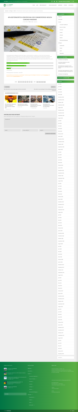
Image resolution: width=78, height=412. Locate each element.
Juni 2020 (60, 248)
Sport (61, 50)
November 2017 (61, 330)
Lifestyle (61, 35)
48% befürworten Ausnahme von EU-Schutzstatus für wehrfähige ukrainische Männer (65, 66)
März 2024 (60, 131)
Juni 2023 (60, 154)
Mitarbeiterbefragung (64, 40)
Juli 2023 (59, 152)
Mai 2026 (59, 89)
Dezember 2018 (61, 296)
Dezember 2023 (61, 139)
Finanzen (61, 29)
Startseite (6, 10)
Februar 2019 (60, 290)
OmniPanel (46, 74)
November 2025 (61, 99)
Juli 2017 (59, 340)
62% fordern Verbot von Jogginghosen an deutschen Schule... (19, 1)
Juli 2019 (59, 277)
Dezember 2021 (61, 201)
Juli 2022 (59, 183)
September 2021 (61, 209)
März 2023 (60, 162)
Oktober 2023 (60, 144)
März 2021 (60, 225)
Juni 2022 (60, 186)
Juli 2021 (59, 214)
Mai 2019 (59, 283)
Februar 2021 (60, 228)
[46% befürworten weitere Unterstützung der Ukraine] (23, 99)
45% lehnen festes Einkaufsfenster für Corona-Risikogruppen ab (35, 105)
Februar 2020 (60, 259)
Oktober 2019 (60, 269)
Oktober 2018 (60, 301)
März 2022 (60, 194)
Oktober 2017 (60, 332)
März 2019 (60, 288)
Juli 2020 (59, 246)
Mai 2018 (59, 314)
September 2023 (61, 146)
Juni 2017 (60, 343)
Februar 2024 (60, 133)
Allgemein (60, 16)
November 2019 (61, 267)
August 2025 (60, 107)
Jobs (37, 5)
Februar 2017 (60, 351)
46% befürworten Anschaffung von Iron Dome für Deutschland (48, 105)
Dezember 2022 (61, 170)
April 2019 (60, 285)
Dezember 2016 (61, 353)
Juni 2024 (60, 123)
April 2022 (60, 191)
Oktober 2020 (60, 238)
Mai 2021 (59, 220)
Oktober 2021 (60, 207)
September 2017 (61, 335)
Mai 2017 (59, 345)
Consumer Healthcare (64, 24)
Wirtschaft (62, 53)
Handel (61, 32)
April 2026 (60, 91)
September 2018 (61, 303)
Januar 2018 (60, 324)
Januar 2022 (60, 199)
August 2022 (60, 180)
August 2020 (60, 243)
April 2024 (60, 128)
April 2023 (60, 159)
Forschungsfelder (53, 5)
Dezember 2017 (61, 327)
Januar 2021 (60, 230)
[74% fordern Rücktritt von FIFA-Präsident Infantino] (5, 373)
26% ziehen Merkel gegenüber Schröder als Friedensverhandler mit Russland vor (65, 71)
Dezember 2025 (61, 97)
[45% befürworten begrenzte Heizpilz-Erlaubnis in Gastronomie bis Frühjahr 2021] (11, 99)
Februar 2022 (60, 196)
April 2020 (60, 254)
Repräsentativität (16, 76)
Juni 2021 (60, 217)
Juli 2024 (59, 120)
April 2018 (60, 317)
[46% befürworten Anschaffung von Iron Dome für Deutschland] (49, 99)
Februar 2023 (60, 165)
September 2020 (61, 241)
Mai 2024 (59, 125)
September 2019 (61, 272)
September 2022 (61, 178)
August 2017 (60, 337)
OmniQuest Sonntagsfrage (63, 59)
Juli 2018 (59, 309)
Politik (15, 10)
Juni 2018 (60, 311)
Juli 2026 (59, 84)
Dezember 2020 (61, 233)
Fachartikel (71, 5)
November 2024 (61, 112)
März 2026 (60, 94)
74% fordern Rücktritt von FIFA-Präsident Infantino (64, 63)
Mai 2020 (59, 251)
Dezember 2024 (61, 110)
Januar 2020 (60, 262)
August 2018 (60, 306)
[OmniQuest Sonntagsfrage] (5, 369)
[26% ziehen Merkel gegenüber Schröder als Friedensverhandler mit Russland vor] (5, 382)
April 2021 (60, 222)
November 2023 (61, 141)
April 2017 (60, 348)
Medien (61, 37)
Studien (65, 5)
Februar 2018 (60, 322)
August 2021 (60, 212)
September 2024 (61, 115)
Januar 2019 (60, 293)
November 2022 (61, 173)
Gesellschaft (62, 45)
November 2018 (61, 298)
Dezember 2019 (61, 264)
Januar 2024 (60, 136)
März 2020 (60, 256)
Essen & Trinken (63, 27)
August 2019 (60, 275)
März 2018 (60, 319)
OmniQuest (9, 410)
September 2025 (61, 105)
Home (34, 5)
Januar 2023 (60, 167)
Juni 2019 (60, 280)
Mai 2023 (59, 157)
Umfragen (60, 5)
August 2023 (60, 149)
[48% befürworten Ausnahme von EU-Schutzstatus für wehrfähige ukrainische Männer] (5, 378)
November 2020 (61, 235)
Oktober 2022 (60, 175)
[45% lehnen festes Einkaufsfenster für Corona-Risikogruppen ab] (36, 99)
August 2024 (60, 118)
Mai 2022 (59, 188)
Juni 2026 (60, 86)
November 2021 (61, 204)
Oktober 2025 (60, 102)
